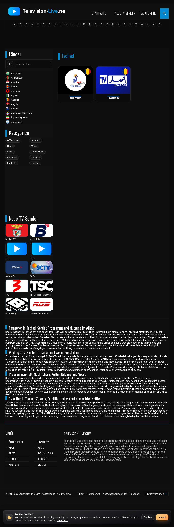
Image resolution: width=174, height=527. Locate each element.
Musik (34, 146)
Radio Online (148, 13)
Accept (162, 517)
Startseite (99, 13)
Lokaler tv (36, 140)
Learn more (62, 520)
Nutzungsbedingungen (115, 494)
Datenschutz (94, 494)
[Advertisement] (87, 40)
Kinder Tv (11, 163)
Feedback (135, 494)
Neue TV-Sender (125, 13)
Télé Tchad (75, 98)
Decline (148, 517)
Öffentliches (13, 140)
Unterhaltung (37, 151)
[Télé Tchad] (75, 80)
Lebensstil (12, 157)
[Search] (10, 64)
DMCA (81, 494)
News (10, 146)
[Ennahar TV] (113, 80)
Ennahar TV (113, 98)
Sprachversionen (156, 494)
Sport (10, 151)
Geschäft (35, 157)
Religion (35, 163)
